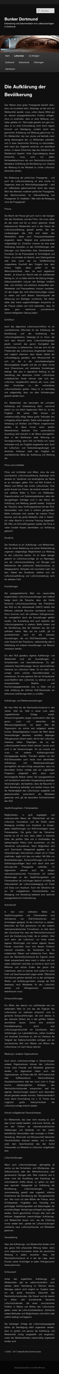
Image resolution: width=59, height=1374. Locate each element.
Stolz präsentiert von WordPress (29, 1367)
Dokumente (24, 62)
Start (7, 55)
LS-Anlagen (34, 55)
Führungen (39, 62)
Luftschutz (19, 55)
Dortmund (9, 62)
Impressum (10, 68)
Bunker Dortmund (21, 19)
